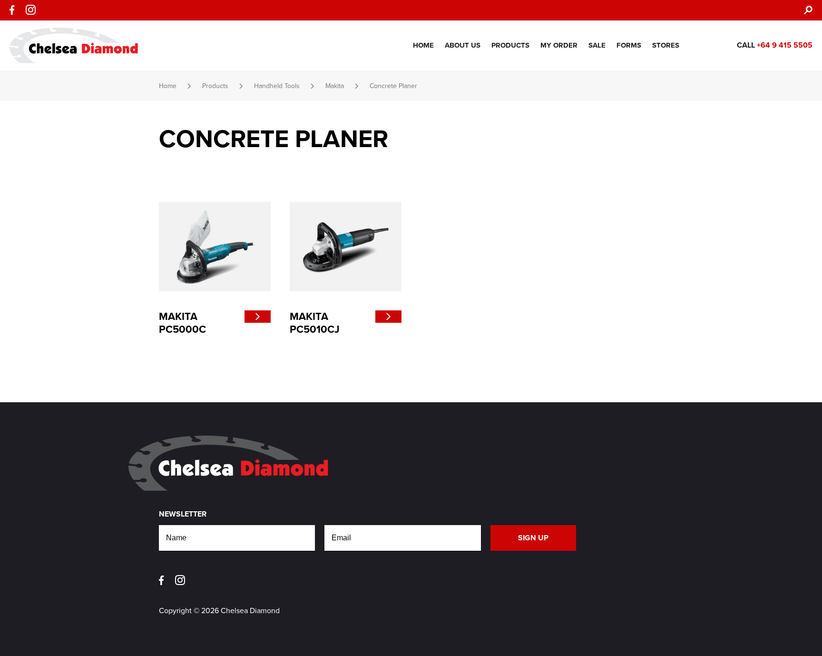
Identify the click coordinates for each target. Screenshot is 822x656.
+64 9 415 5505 (784, 45)
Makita (334, 86)
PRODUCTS (510, 45)
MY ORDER (558, 45)
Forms (628, 45)
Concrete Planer (393, 86)
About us (462, 45)
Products (215, 86)
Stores (665, 45)
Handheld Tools (277, 86)
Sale (597, 45)
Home (423, 45)
